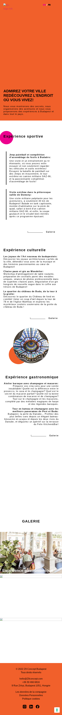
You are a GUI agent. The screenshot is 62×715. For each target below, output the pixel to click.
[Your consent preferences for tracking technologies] (57, 710)
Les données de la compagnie (31, 692)
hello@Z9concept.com (31, 678)
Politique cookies (31, 699)
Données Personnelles (31, 695)
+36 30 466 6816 (31, 682)
